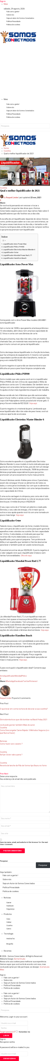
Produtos (8, 914)
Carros (8, 929)
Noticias (3, 741)
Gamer (8, 903)
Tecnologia (8, 934)
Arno (2, 676)
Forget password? (7, 1032)
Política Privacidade (13, 21)
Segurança (10, 909)
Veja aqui (33, 403)
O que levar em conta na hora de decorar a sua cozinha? (24, 709)
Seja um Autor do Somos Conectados (20, 18)
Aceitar (43, 967)
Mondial (18, 676)
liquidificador (9, 676)
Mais (6, 4)
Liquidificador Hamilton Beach (14, 258)
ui (26, 660)
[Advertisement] (25, 71)
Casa (8, 919)
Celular (8, 922)
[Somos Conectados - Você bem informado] (18, 42)
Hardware (9, 906)
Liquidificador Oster (10, 252)
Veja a (21, 660)
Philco (24, 676)
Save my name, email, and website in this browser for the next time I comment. (24, 843)
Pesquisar (4, 861)
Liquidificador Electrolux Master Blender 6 (19, 250)
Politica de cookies (13, 25)
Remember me (24, 1032)
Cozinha (3, 188)
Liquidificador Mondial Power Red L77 (17, 255)
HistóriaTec (10, 939)
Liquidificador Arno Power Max (14, 244)
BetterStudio (19, 959)
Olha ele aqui (26, 555)
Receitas (7, 951)
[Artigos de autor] (5, 695)
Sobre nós (10, 15)
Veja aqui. (20, 515)
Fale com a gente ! (12, 12)
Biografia (9, 944)
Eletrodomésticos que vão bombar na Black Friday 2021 (23, 719)
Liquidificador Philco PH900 (13, 247)
